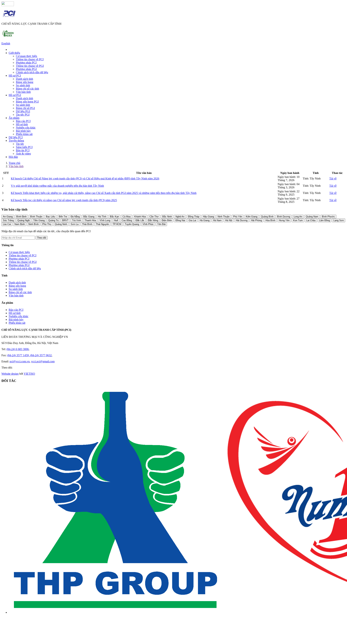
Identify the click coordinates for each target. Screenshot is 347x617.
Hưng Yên (284, 220)
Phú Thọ (46, 224)
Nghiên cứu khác (26, 127)
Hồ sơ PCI (15, 75)
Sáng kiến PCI (24, 147)
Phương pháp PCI (26, 62)
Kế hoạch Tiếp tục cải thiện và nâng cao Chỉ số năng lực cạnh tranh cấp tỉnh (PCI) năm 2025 (64, 200)
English (5, 43)
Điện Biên (167, 220)
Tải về (333, 178)
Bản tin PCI (22, 150)
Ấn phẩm (14, 117)
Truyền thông (16, 140)
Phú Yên (237, 216)
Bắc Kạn (114, 216)
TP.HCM (117, 224)
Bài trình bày (23, 130)
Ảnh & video (23, 153)
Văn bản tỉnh (23, 91)
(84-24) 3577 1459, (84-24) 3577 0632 (29, 355)
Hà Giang (204, 220)
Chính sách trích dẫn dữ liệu (32, 72)
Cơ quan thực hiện (26, 56)
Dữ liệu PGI (23, 111)
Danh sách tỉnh (24, 78)
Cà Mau (127, 216)
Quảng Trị (53, 220)
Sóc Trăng (8, 220)
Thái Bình (87, 224)
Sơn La (74, 224)
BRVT (65, 220)
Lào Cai (7, 224)
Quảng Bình (267, 216)
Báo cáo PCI (23, 121)
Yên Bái (161, 224)
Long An (298, 216)
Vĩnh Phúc (148, 224)
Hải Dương (241, 220)
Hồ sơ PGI (15, 95)
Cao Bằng (127, 220)
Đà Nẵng (75, 216)
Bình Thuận (36, 216)
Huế (116, 220)
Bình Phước (328, 216)
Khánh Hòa (140, 216)
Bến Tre (63, 216)
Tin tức (20, 143)
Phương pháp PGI (26, 69)
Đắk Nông (153, 220)
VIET (29, 373)
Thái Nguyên (102, 224)
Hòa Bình (270, 220)
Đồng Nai (180, 220)
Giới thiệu (14, 52)
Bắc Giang (88, 216)
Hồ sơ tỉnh (22, 124)
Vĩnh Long (105, 220)
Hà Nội (228, 220)
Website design (10, 373)
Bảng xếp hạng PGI (27, 101)
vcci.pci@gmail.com (43, 361)
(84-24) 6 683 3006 (18, 349)
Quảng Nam (312, 216)
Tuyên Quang (132, 224)
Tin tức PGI (22, 114)
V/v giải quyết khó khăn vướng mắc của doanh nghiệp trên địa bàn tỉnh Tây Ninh (57, 185)
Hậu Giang (208, 216)
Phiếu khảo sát (24, 134)
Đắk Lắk (140, 220)
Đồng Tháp (193, 216)
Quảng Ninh (61, 224)
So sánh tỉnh (23, 85)
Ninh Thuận (224, 216)
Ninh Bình (33, 224)
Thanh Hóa (90, 220)
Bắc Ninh (167, 216)
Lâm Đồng (324, 220)
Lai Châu (311, 220)
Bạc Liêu (50, 216)
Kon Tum (298, 220)
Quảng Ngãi (23, 220)
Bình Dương (283, 216)
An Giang (8, 216)
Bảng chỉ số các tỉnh (27, 88)
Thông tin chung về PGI (30, 65)
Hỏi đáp (13, 156)
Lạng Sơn (338, 220)
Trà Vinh (76, 220)
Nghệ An (179, 216)
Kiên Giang (251, 216)
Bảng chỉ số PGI (25, 108)
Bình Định (21, 216)
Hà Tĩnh (102, 216)
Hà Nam (217, 220)
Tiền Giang (39, 220)
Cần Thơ (154, 216)
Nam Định (19, 224)
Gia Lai (192, 220)
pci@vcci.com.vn (20, 361)
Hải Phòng (256, 220)
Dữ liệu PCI (16, 137)
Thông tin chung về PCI (30, 59)
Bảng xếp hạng (24, 82)
